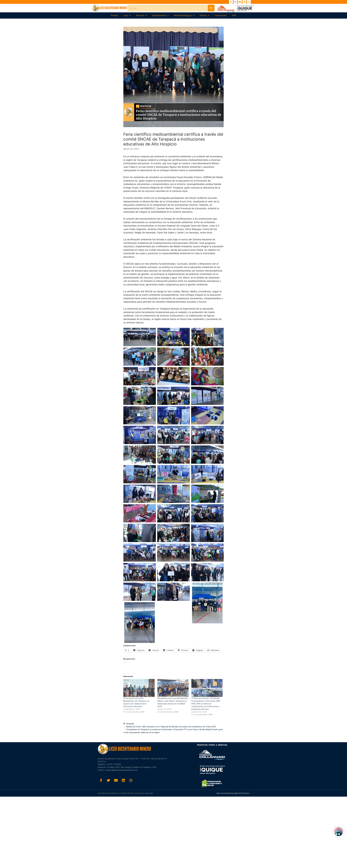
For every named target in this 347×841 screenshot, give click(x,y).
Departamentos (159, 15)
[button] (139, 337)
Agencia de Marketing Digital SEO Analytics (232, 793)
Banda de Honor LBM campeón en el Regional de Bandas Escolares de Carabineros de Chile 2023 (171, 726)
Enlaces (203, 15)
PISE (234, 15)
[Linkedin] (244, 2)
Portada (114, 15)
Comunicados (221, 15)
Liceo (125, 15)
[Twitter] (235, 2)
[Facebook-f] (231, 2)
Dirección (140, 15)
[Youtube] (240, 2)
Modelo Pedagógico (183, 15)
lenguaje (130, 723)
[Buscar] (211, 8)
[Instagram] (249, 2)
